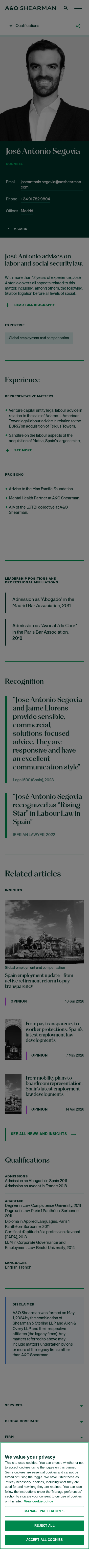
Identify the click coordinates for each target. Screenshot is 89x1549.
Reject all (44, 1525)
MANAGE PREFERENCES (44, 1511)
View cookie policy (38, 1501)
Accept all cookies (44, 1540)
